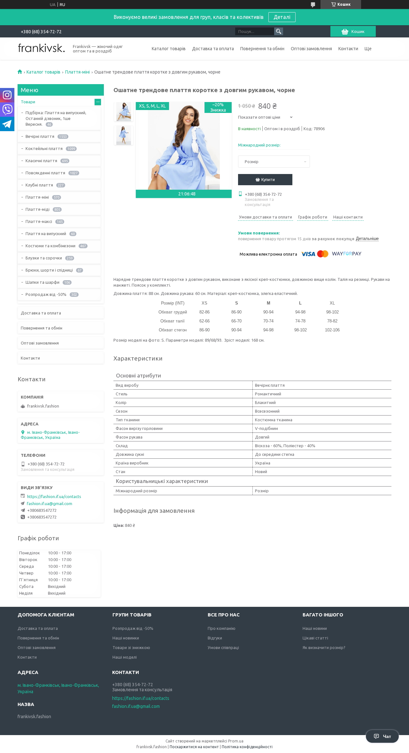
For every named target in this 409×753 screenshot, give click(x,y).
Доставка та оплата (213, 48)
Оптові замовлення (311, 48)
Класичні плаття (41, 160)
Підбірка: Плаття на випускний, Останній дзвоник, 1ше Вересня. (56, 118)
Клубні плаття (39, 185)
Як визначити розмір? (324, 647)
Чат (387, 736)
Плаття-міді (38, 209)
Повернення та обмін (262, 48)
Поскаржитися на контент (194, 747)
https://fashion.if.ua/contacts (54, 496)
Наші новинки (125, 638)
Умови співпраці (223, 647)
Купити (268, 179)
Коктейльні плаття (44, 148)
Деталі (282, 17)
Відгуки (215, 638)
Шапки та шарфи (42, 282)
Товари (28, 101)
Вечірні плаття (40, 136)
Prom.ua (235, 741)
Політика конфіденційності (247, 747)
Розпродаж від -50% (46, 294)
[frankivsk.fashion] (42, 48)
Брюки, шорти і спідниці (49, 270)
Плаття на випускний (46, 233)
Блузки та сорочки (44, 258)
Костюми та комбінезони (50, 245)
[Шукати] (278, 31)
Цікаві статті (315, 638)
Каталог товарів (169, 48)
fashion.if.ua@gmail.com (49, 503)
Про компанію (221, 628)
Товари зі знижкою (131, 647)
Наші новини (315, 628)
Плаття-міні (77, 72)
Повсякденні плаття (45, 172)
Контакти (348, 48)
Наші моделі (124, 657)
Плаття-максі (39, 221)
